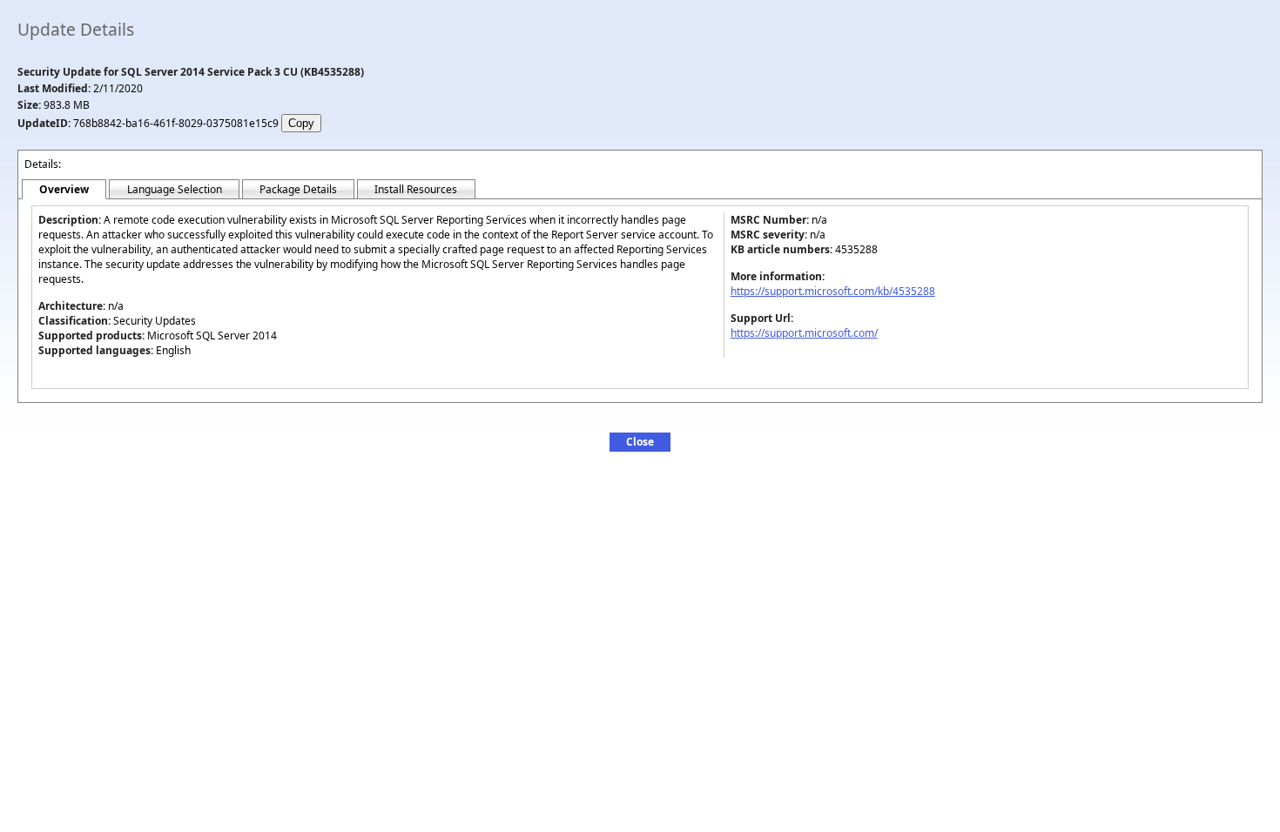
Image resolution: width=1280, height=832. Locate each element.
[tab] (64, 189)
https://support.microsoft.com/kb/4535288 (833, 291)
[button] (640, 442)
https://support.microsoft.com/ (804, 332)
